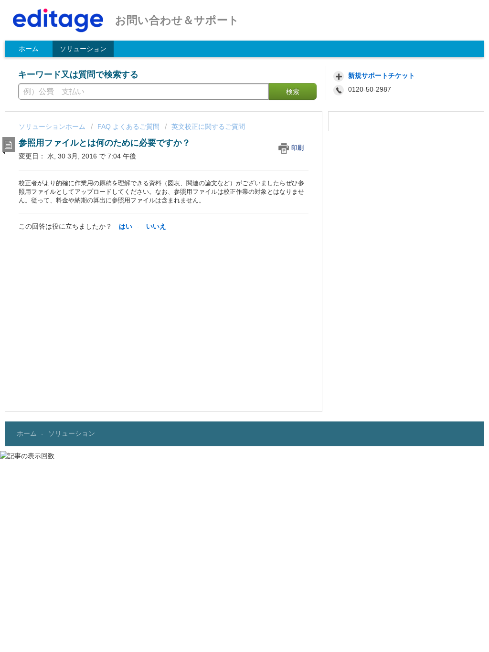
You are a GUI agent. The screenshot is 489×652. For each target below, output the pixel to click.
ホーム (29, 49)
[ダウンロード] (226, 202)
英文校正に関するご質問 (208, 126)
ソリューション (83, 49)
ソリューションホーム (53, 126)
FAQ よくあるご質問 (128, 126)
